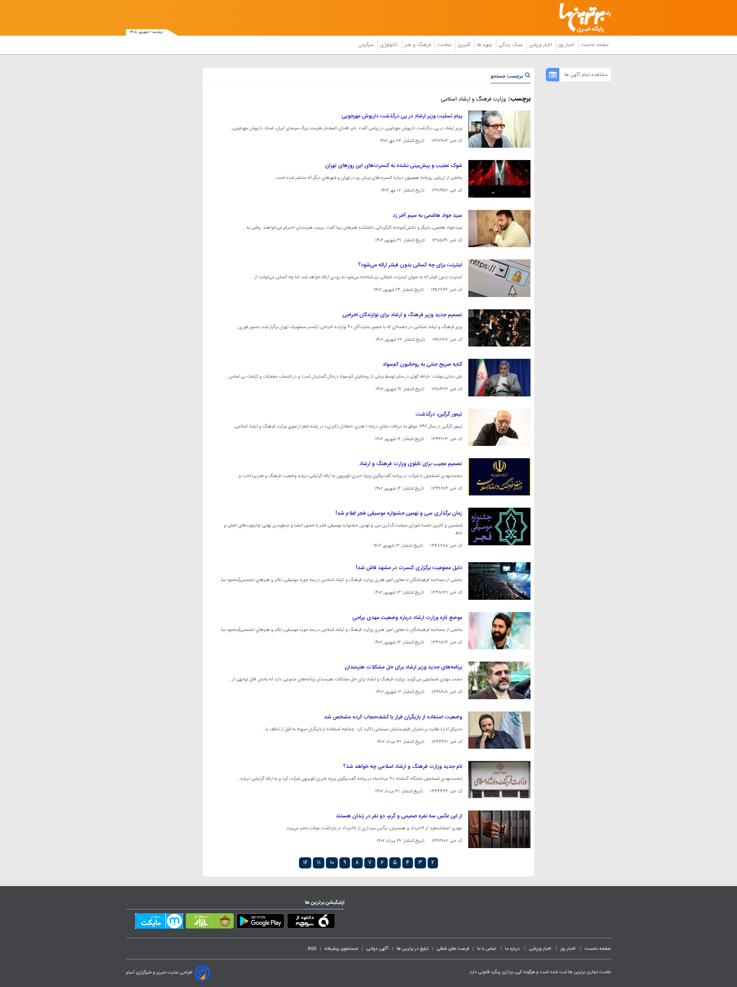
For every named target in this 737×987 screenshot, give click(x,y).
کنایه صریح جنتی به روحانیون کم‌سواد (422, 364)
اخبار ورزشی (541, 45)
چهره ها (485, 45)
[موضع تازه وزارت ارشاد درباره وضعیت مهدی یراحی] (499, 630)
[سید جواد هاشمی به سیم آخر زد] (499, 228)
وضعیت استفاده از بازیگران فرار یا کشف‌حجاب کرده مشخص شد (393, 717)
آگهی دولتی (377, 948)
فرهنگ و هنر (418, 45)
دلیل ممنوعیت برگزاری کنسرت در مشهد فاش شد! (409, 568)
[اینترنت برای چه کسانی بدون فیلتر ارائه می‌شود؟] (499, 278)
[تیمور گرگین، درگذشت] (499, 427)
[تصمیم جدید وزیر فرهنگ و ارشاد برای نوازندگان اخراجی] (499, 328)
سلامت (445, 45)
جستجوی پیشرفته (341, 948)
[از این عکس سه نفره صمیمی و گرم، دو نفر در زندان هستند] (499, 829)
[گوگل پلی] (260, 922)
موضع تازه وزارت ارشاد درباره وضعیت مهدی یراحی (407, 618)
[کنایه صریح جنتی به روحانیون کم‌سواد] (499, 377)
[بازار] (210, 922)
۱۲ (305, 863)
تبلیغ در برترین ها (412, 948)
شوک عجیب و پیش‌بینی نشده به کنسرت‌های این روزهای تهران (393, 166)
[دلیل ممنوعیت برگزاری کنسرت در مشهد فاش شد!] (499, 580)
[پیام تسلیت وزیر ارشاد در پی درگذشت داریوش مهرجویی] (499, 129)
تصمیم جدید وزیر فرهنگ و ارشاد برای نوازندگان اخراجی (402, 315)
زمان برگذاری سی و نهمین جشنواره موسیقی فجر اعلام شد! (398, 513)
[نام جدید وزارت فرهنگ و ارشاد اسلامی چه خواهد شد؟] (499, 779)
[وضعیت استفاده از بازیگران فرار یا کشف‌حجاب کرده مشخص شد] (499, 730)
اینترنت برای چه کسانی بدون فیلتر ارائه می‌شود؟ (410, 265)
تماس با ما (487, 948)
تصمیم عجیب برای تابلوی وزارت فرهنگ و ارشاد (410, 464)
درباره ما (513, 948)
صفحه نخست (595, 45)
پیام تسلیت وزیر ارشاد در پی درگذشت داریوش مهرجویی (402, 116)
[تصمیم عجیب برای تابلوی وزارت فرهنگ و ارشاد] (499, 476)
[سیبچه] (311, 922)
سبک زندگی (511, 45)
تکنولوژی (390, 45)
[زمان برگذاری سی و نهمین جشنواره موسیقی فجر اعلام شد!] (499, 526)
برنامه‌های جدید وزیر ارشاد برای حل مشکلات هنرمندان (403, 667)
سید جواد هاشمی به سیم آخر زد (427, 215)
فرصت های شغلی (452, 948)
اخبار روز (567, 45)
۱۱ (319, 863)
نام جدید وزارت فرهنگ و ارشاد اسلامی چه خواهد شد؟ (402, 767)
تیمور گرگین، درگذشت (439, 414)
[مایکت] (159, 922)
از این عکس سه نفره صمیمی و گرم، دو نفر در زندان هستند (399, 816)
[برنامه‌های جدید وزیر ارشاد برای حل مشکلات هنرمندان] (499, 680)
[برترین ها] (582, 18)
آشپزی (465, 45)
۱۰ (332, 863)
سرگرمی (366, 45)
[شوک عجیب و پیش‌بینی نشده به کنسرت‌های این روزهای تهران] (499, 178)
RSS (312, 948)
